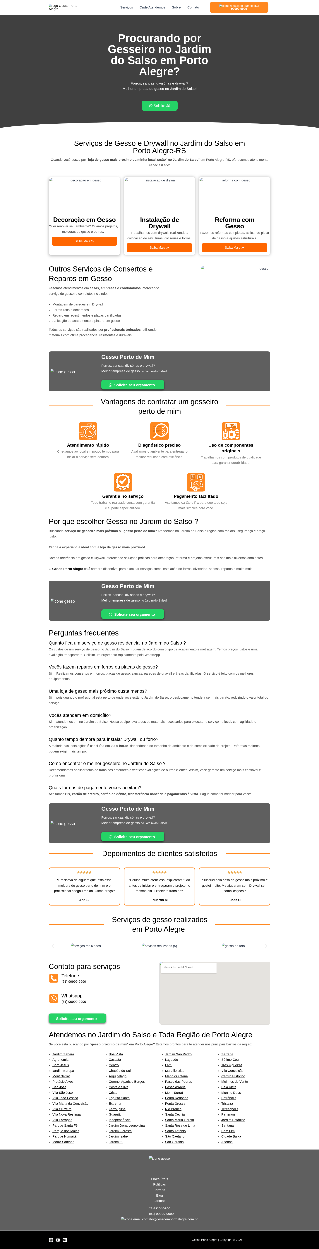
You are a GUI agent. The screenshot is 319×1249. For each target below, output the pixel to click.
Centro (114, 1065)
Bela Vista (228, 1087)
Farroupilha (117, 1109)
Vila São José (62, 1093)
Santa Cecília (175, 1114)
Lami (168, 1065)
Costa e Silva (118, 1087)
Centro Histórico (233, 1076)
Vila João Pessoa (65, 1098)
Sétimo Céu (230, 1059)
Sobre (176, 7)
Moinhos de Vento (234, 1081)
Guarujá (115, 1114)
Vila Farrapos (62, 1120)
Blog (159, 1195)
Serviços (126, 7)
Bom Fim (228, 1131)
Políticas (159, 1184)
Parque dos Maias (65, 1131)
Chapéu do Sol (120, 1071)
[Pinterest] (64, 1240)
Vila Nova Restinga (66, 1114)
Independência (120, 1120)
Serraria (227, 1054)
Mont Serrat (61, 1076)
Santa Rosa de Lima (180, 1125)
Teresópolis (229, 1109)
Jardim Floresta (120, 1131)
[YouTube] (58, 1240)
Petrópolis (228, 1098)
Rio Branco (173, 1109)
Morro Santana (63, 1142)
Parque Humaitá (64, 1136)
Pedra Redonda (176, 1098)
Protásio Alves (62, 1081)
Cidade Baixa (231, 1136)
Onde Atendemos (152, 7)
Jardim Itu (116, 1142)
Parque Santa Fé (65, 1125)
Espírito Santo (119, 1098)
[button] (53, 946)
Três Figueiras (231, 1065)
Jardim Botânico (233, 1120)
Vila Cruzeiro (61, 1109)
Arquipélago (117, 1076)
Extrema (115, 1103)
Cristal (113, 1093)
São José (59, 1087)
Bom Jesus (60, 1065)
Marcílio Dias (174, 1071)
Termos (159, 1190)
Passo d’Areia (175, 1087)
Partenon (228, 1114)
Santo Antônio (175, 1131)
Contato (193, 7)
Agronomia (60, 1059)
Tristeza (227, 1103)
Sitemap (159, 1201)
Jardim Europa (63, 1071)
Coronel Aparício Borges (127, 1081)
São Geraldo (174, 1142)
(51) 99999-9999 (73, 981)
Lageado (171, 1059)
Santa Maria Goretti (179, 1120)
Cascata (115, 1059)
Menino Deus (231, 1093)
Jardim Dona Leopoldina (127, 1125)
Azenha (227, 1142)
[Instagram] (51, 1240)
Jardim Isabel (118, 1136)
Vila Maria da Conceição (70, 1103)
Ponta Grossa (175, 1103)
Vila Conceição (232, 1071)
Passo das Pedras (178, 1081)
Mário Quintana (176, 1076)
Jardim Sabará (63, 1054)
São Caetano (174, 1136)
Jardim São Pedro (178, 1054)
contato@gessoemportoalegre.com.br (170, 1219)
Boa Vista (116, 1054)
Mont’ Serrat (174, 1093)
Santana (227, 1125)
